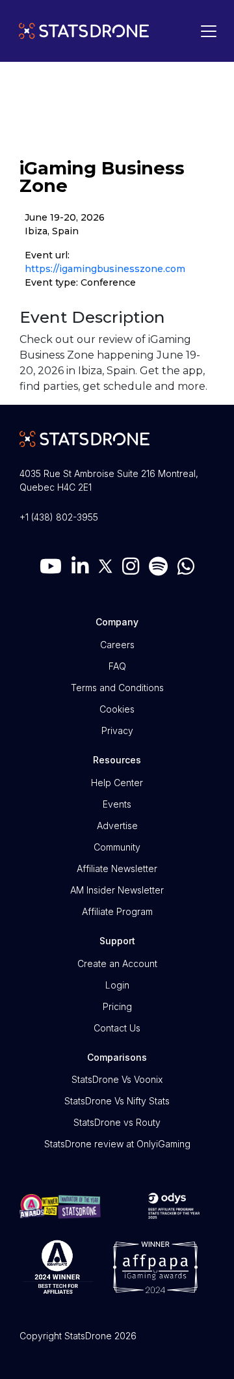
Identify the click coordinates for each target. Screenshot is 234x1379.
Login (117, 984)
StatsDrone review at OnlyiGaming (117, 1143)
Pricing (117, 1006)
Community (117, 847)
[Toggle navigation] (205, 31)
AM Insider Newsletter (117, 889)
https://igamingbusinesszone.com (105, 269)
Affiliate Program (117, 911)
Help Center (117, 782)
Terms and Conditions (117, 687)
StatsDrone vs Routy (117, 1122)
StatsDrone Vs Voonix (117, 1079)
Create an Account (117, 963)
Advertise (117, 825)
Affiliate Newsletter (117, 868)
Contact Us (117, 1027)
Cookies (117, 709)
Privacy (117, 730)
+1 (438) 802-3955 (59, 517)
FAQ (117, 666)
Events (117, 804)
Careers (117, 644)
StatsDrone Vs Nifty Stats (117, 1100)
